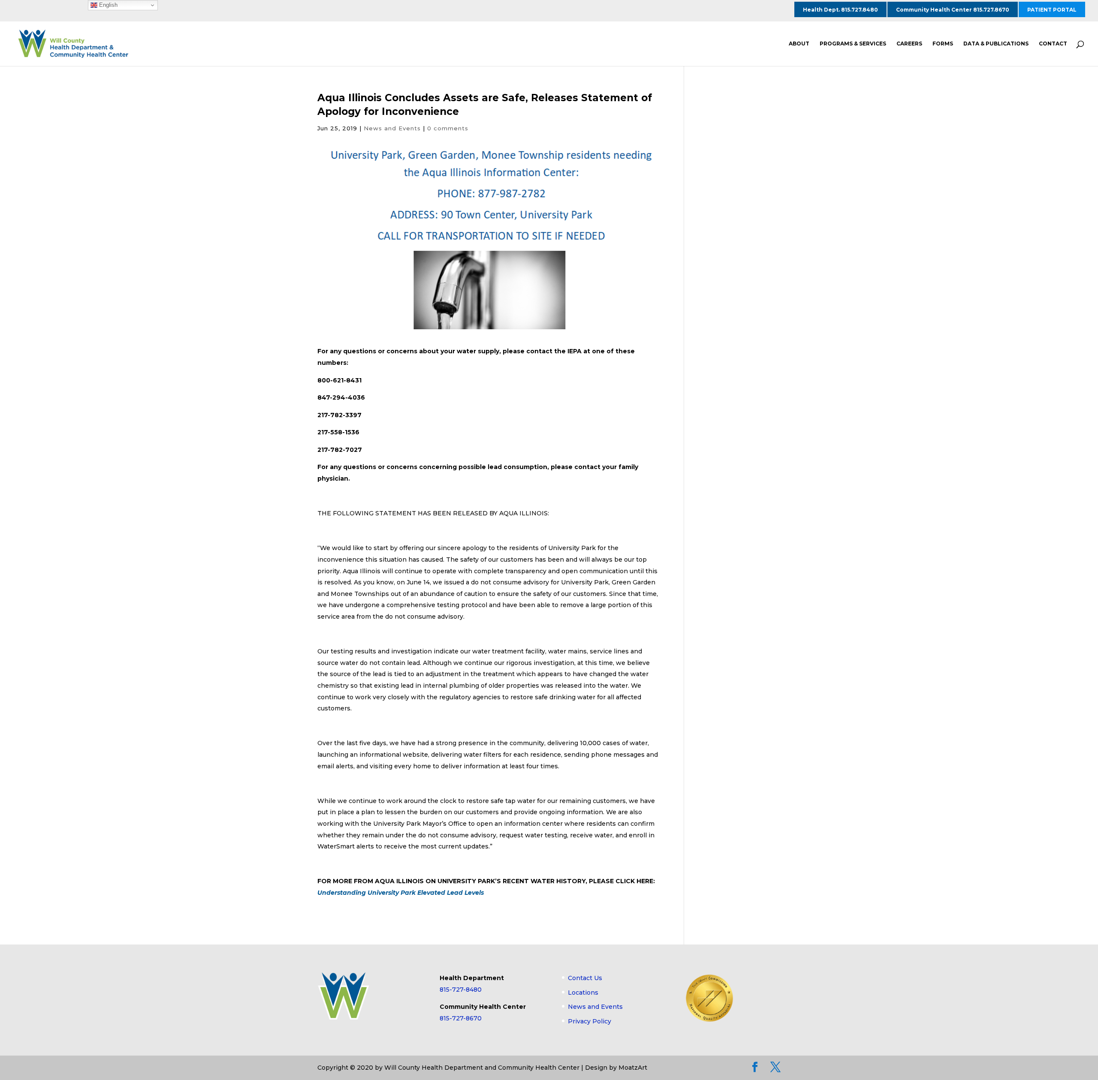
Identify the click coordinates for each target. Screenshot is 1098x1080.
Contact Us (585, 978)
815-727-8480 (461, 989)
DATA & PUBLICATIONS (996, 44)
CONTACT (1053, 44)
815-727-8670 (461, 1018)
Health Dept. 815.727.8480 (840, 9)
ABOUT (799, 44)
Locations (583, 992)
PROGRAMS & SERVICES (853, 44)
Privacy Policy (589, 1021)
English (107, 5)
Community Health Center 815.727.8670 (952, 9)
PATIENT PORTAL (1052, 9)
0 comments (447, 128)
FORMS (942, 44)
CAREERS (909, 44)
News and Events (392, 128)
